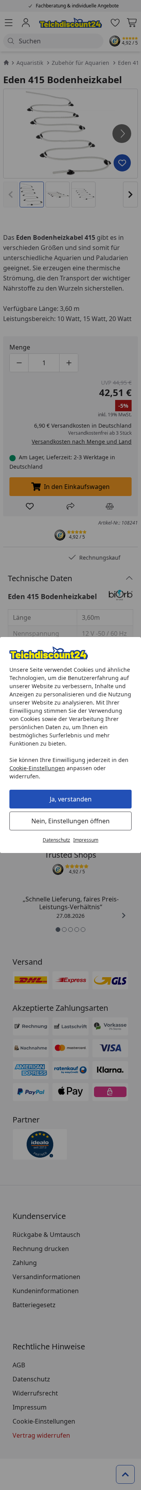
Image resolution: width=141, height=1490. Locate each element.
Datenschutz (56, 840)
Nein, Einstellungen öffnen (70, 821)
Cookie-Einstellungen (37, 768)
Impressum (85, 840)
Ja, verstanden (71, 799)
